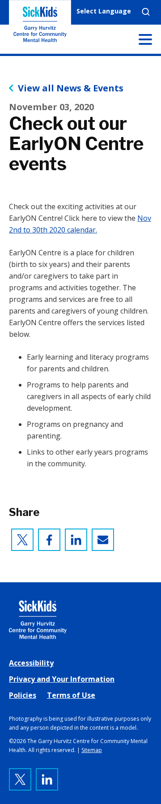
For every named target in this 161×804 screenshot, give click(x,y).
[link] (22, 540)
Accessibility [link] (31, 663)
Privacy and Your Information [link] (61, 679)
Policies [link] (22, 695)
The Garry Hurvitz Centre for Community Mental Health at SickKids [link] (40, 27)
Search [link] (146, 12)
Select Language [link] (103, 11)
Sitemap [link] (91, 750)
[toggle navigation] (145, 41)
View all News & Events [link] (70, 88)
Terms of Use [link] (71, 695)
